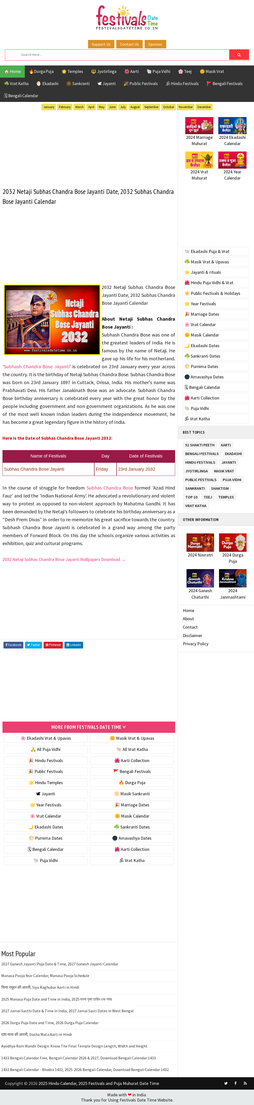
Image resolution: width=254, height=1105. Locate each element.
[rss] (245, 1083)
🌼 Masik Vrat (212, 71)
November (186, 107)
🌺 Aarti (131, 71)
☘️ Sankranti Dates (132, 827)
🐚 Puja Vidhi (158, 71)
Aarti (226, 444)
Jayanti (229, 461)
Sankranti (195, 487)
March (79, 107)
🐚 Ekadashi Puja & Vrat (206, 251)
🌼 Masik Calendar (132, 816)
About (188, 618)
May (101, 107)
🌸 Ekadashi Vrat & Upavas (45, 738)
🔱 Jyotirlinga (103, 71)
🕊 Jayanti (106, 83)
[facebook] (235, 1083)
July (123, 107)
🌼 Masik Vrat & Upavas (132, 738)
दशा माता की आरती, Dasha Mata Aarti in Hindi (36, 1034)
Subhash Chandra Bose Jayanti (36, 366)
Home (188, 610)
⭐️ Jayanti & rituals (202, 272)
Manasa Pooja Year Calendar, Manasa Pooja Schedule (45, 975)
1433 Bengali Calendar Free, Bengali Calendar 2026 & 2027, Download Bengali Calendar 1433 (78, 1057)
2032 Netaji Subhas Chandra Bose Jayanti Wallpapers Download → (64, 559)
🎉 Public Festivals (141, 83)
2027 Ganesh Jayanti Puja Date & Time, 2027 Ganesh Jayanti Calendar (59, 963)
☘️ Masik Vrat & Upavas (206, 262)
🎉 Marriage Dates (131, 805)
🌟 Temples (72, 71)
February (65, 107)
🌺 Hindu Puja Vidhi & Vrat (208, 282)
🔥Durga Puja (41, 71)
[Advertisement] (89, 147)
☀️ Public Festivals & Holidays (212, 293)
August (135, 107)
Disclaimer (192, 635)
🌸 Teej (185, 71)
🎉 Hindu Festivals (45, 760)
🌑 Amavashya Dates (132, 838)
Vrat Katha (195, 504)
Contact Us (129, 44)
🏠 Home (12, 71)
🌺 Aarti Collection (131, 760)
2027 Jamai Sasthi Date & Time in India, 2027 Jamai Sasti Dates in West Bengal (67, 1010)
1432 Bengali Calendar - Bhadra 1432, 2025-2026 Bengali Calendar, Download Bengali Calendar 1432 (85, 1069)
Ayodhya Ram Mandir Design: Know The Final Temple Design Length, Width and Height (74, 1046)
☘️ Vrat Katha (16, 83)
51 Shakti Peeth (200, 444)
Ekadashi (233, 452)
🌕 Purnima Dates (46, 838)
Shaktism (220, 487)
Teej (208, 496)
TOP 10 (191, 496)
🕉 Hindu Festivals (182, 83)
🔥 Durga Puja (132, 782)
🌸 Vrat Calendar (45, 816)
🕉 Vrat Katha (132, 860)
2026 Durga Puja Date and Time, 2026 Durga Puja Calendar (49, 1022)
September (151, 107)
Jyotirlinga (196, 470)
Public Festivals (201, 478)
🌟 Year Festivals (46, 805)
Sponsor (155, 44)
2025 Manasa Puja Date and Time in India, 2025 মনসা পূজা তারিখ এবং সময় (56, 999)
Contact (190, 627)
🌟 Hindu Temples (46, 782)
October (168, 107)
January (48, 107)
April (91, 107)
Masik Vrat (224, 470)
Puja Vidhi (232, 478)
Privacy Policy (195, 643)
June (112, 107)
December (204, 107)
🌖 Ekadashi (47, 83)
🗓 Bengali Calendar (21, 95)
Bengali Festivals (202, 452)
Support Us (101, 44)
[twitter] (226, 1083)
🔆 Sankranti (78, 83)
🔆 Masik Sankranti (132, 794)
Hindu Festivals (200, 461)
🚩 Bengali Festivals (225, 83)
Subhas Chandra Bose (110, 488)
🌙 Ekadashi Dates (45, 827)
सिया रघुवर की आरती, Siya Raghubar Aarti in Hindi (40, 987)
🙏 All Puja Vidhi (46, 749)
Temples (226, 496)
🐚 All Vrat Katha (132, 749)
